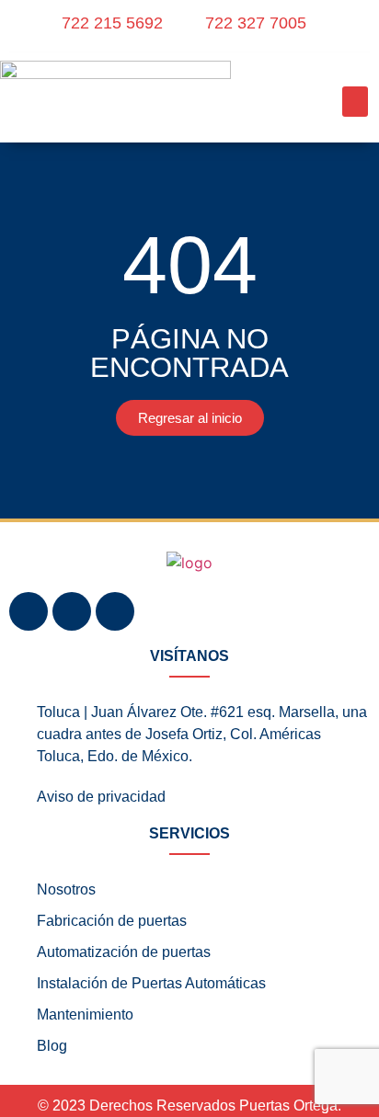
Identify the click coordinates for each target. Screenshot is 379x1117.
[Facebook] (28, 611)
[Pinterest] (71, 611)
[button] (355, 101)
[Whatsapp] (115, 611)
